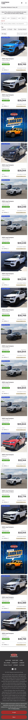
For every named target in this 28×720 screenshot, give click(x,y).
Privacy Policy (8, 665)
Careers (21, 662)
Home (21, 660)
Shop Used (15, 660)
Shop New (8, 660)
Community (15, 662)
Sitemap (15, 665)
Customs (21, 665)
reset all (3, 20)
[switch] (26, 3)
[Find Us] (22, 3)
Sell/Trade (7, 662)
